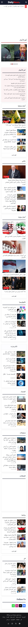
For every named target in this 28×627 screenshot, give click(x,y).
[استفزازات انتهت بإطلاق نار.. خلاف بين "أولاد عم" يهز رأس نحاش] (21, 440)
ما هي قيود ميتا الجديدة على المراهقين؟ (9, 308)
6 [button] (10, 64)
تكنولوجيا (22, 302)
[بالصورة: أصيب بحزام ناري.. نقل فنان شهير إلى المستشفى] (14, 52)
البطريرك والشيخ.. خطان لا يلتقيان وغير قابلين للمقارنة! (9, 208)
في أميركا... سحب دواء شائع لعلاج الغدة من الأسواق (14, 256)
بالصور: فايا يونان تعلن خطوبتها (18, 83)
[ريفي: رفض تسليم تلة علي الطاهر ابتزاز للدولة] (21, 149)
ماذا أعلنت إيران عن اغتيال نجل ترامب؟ (15, 291)
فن (25, 558)
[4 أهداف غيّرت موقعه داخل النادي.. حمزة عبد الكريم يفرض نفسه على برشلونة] (21, 537)
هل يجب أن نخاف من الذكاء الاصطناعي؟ (10, 315)
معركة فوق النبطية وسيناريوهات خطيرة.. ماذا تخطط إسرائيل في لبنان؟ (15, 86)
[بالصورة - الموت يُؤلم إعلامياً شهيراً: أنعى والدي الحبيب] (21, 581)
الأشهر (14, 346)
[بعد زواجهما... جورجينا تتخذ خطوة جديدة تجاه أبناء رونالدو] (21, 544)
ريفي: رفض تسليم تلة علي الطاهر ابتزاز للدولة (9, 147)
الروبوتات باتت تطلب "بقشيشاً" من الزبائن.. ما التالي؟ (9, 323)
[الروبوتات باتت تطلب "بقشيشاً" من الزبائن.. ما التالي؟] (21, 324)
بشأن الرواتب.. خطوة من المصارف (10, 415)
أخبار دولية (22, 217)
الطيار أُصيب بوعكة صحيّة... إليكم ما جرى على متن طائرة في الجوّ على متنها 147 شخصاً (9, 458)
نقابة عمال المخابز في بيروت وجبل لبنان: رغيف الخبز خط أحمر (9, 423)
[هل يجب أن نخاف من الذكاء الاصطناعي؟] (21, 316)
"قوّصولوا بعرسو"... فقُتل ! (9, 375)
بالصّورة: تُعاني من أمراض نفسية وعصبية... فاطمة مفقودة (9, 448)
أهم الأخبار (23, 40)
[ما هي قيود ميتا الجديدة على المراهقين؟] (21, 309)
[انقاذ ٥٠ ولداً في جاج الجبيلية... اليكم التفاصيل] (21, 354)
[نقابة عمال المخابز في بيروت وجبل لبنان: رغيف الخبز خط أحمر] (21, 423)
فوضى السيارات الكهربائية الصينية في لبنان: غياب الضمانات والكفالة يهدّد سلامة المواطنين (10, 199)
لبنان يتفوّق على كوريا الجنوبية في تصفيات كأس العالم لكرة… (10, 522)
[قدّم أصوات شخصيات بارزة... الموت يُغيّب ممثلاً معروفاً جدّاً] (21, 573)
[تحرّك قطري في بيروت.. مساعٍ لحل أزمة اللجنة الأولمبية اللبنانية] (21, 530)
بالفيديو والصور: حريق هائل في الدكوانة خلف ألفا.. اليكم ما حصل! (10, 189)
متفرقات (23, 433)
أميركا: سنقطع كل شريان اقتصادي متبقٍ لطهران (15, 237)
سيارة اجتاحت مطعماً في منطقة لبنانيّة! (9, 466)
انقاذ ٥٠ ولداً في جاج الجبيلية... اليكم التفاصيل (9, 353)
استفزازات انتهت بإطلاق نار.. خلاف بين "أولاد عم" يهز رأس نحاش (14, 91)
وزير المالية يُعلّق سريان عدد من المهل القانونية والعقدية (10, 407)
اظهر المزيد (14, 155)
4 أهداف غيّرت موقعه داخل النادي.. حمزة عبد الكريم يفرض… (10, 537)
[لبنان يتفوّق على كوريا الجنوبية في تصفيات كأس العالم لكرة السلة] (21, 522)
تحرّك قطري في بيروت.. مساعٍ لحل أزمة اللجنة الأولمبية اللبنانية (9, 530)
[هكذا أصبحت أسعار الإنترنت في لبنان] (21, 361)
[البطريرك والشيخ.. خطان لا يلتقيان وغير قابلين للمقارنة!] (21, 208)
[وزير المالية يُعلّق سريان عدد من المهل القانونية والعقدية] (21, 407)
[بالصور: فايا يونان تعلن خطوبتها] (21, 566)
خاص (24, 161)
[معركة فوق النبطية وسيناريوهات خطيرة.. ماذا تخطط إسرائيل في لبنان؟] (21, 132)
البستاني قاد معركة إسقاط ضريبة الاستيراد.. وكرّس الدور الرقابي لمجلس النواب (15, 182)
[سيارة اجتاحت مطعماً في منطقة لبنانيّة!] (21, 467)
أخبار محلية (22, 106)
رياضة (24, 515)
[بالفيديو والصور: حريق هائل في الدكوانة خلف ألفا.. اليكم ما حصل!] (21, 189)
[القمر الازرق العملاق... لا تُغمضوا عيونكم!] (21, 383)
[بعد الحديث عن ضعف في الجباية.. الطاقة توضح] (21, 142)
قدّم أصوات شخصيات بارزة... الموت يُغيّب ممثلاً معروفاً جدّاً (14, 95)
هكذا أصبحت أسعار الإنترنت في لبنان (10, 360)
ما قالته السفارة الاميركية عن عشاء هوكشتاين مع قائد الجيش (9, 368)
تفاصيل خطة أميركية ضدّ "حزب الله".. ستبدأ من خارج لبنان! (14, 80)
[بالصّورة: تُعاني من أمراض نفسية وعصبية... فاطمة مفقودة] (21, 449)
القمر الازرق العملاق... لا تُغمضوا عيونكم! (9, 382)
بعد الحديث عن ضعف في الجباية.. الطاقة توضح (9, 141)
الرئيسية (24, 617)
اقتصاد (23, 391)
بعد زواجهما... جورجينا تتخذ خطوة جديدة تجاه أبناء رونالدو (9, 544)
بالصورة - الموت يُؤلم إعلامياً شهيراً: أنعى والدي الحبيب (15, 99)
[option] (14, 52)
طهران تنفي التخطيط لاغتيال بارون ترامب (14, 274)
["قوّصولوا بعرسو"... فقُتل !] (21, 376)
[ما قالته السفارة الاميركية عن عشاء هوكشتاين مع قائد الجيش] (21, 368)
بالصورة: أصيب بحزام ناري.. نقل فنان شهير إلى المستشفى (14, 58)
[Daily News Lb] (14, 2)
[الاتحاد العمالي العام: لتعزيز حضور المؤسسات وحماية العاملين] (21, 399)
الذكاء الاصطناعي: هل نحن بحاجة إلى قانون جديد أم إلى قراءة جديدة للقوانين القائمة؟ (9, 334)
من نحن (8, 620)
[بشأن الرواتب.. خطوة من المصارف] (21, 416)
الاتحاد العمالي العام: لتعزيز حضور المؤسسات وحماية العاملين (15, 76)
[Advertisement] (14, 23)
